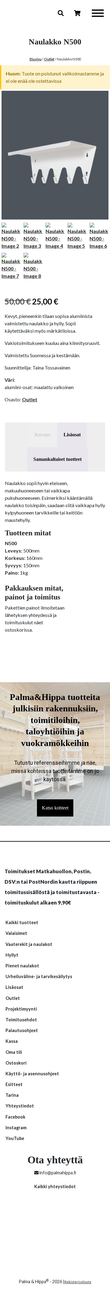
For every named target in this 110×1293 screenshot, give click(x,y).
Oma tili (14, 1052)
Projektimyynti (21, 1009)
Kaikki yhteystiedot (55, 1186)
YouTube (15, 1138)
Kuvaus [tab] (42, 434)
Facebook (15, 1116)
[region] (55, 754)
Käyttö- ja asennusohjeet (32, 1073)
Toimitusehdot (21, 1019)
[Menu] (97, 14)
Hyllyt (12, 955)
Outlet (49, 59)
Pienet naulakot (22, 965)
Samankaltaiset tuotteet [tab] (57, 459)
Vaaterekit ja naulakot (29, 944)
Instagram (16, 1127)
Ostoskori (16, 1062)
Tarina (12, 1095)
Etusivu (36, 59)
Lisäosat (14, 987)
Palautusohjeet (22, 1030)
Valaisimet (16, 933)
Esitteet (14, 1084)
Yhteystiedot (20, 1105)
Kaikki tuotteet (22, 922)
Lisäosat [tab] (72, 434)
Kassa (12, 1041)
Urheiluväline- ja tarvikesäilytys (39, 976)
